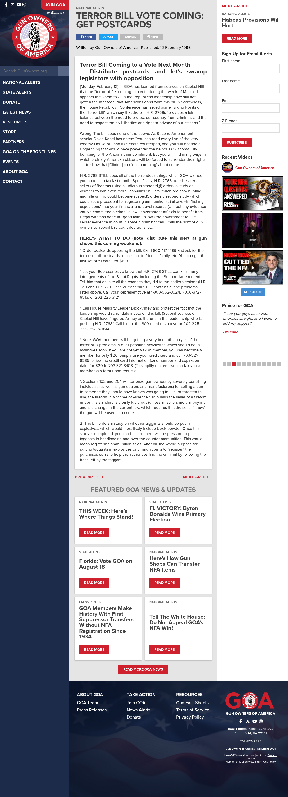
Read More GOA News (143, 669)
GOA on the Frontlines (29, 151)
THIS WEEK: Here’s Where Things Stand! (106, 514)
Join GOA (55, 4)
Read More (94, 533)
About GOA (15, 171)
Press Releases (92, 710)
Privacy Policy (190, 717)
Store (9, 132)
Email (132, 36)
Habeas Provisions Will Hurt (251, 22)
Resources (15, 122)
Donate (11, 102)
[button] (224, 364)
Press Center (90, 602)
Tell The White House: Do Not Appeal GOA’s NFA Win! (177, 622)
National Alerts (21, 82)
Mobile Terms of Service (239, 761)
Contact (12, 181)
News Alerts (138, 710)
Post (109, 36)
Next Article (197, 477)
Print (154, 36)
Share (87, 36)
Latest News (17, 112)
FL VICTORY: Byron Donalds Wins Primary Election (177, 514)
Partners (13, 141)
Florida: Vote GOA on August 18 (105, 564)
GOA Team (87, 703)
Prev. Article (89, 477)
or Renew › (55, 12)
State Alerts (17, 92)
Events (11, 161)
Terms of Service (192, 710)
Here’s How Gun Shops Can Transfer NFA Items (174, 564)
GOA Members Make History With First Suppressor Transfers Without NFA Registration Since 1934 (106, 623)
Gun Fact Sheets (192, 703)
